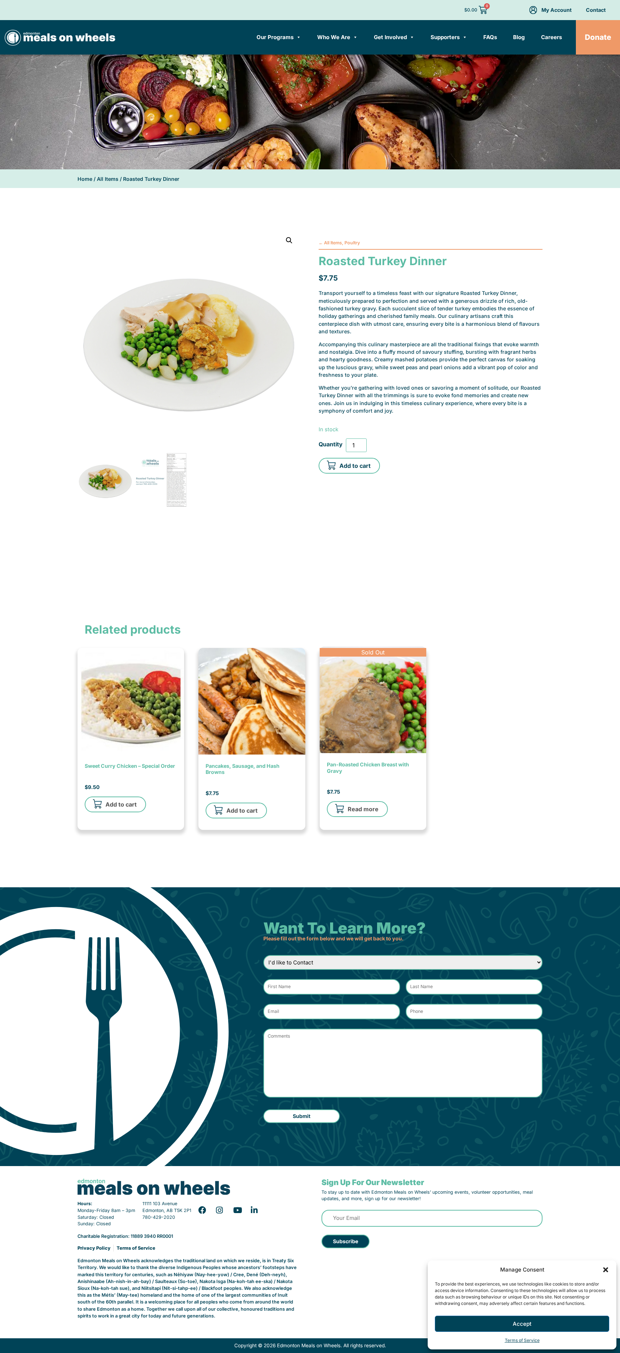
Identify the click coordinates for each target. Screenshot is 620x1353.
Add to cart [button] (121, 804)
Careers (551, 37)
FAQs (490, 37)
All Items (107, 179)
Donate (598, 37)
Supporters (445, 37)
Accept (522, 1323)
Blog (519, 37)
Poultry (352, 242)
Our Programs (275, 37)
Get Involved (390, 37)
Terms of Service (522, 1340)
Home (85, 179)
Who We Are (333, 37)
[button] (605, 1269)
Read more (363, 809)
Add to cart (355, 465)
